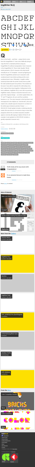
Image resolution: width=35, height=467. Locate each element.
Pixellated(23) (4, 152)
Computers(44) (4, 144)
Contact (3, 447)
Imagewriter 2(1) (19, 146)
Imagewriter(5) (4, 146)
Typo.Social (5, 435)
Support (29, 1)
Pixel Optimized (4, 133)
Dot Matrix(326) (18, 144)
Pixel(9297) (23, 150)
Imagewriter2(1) (11, 146)
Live (21, 1)
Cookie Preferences (6, 440)
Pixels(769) (11, 152)
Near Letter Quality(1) (11, 150)
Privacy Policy (5, 439)
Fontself (12, 461)
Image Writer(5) (12, 148)
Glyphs (3, 461)
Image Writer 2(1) (20, 148)
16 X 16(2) (9, 142)
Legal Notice (4, 442)
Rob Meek (15, 449)
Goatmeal (14, 170)
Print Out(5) (9, 154)
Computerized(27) (29, 142)
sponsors (13, 451)
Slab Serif (11, 133)
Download (5, 49)
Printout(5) (4, 154)
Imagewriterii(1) (27, 146)
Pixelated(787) (30, 150)
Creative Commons (4, 128)
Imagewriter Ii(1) (5, 148)
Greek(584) (25, 144)
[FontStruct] (1, 1)
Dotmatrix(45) (11, 144)
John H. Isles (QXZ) (6, 9)
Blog (9, 390)
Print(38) (16, 152)
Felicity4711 (14, 179)
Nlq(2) (18, 150)
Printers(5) (27, 152)
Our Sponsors (5, 445)
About (3, 444)
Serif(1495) (15, 154)
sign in (5, 183)
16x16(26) (3, 142)
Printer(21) (21, 152)
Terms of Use (4, 437)
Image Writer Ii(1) (28, 148)
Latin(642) (3, 150)
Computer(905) (21, 142)
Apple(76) (15, 142)
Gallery (14, 1)
